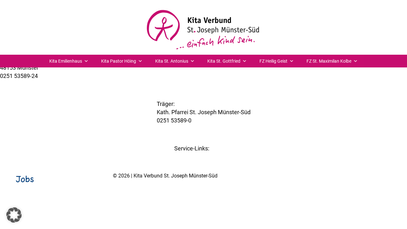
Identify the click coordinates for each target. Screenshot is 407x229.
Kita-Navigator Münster (203, 156)
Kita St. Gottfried (223, 61)
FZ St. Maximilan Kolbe (329, 61)
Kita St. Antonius (171, 61)
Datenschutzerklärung (382, 192)
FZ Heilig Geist (273, 61)
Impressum (341, 192)
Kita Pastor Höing (118, 61)
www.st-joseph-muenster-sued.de (200, 128)
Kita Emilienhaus (65, 61)
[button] (14, 215)
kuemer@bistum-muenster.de (38, 84)
